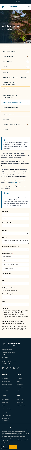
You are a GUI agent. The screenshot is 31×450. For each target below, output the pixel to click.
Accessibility (19, 408)
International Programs (7, 384)
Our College (19, 378)
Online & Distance (6, 381)
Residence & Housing (6, 408)
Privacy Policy (20, 399)
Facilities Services (5, 399)
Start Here (18, 2)
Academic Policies (20, 402)
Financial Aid (5, 390)
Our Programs (5, 378)
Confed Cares (20, 387)
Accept (13, 447)
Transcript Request (7, 61)
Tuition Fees (6, 67)
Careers (18, 381)
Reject (4, 447)
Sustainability (19, 384)
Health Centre (5, 402)
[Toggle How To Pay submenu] (27, 72)
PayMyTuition (15, 182)
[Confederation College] (1, 21)
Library (3, 405)
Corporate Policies (21, 405)
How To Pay (5, 72)
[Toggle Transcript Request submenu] (27, 61)
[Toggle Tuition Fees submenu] (27, 67)
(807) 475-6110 (5, 357)
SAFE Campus (5, 412)
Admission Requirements (7, 387)
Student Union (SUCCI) (7, 415)
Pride (18, 390)
